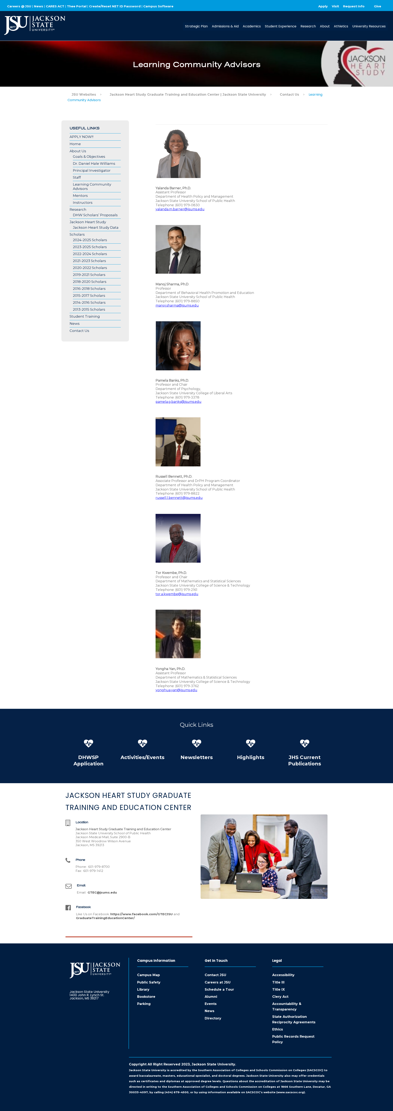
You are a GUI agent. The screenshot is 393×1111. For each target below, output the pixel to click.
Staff (77, 177)
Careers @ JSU (19, 6)
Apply (323, 6)
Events (211, 1004)
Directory (213, 1018)
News (38, 6)
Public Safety (148, 982)
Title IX (278, 989)
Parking (144, 1004)
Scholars (77, 234)
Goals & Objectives (89, 157)
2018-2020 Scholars (89, 282)
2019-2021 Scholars (89, 275)
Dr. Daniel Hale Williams (94, 163)
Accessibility (283, 975)
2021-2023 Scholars (89, 261)
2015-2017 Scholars (89, 295)
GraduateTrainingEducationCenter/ (105, 918)
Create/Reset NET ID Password (115, 6)
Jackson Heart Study (88, 222)
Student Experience (280, 26)
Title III (278, 982)
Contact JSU (215, 975)
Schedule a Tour (219, 989)
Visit (335, 6)
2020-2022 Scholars (90, 268)
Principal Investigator (92, 170)
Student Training (85, 316)
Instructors (83, 202)
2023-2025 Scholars (90, 247)
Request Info (354, 6)
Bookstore (146, 997)
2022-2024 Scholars (90, 254)
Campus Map (148, 975)
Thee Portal (76, 6)
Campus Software (158, 6)
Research (308, 26)
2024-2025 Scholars (90, 240)
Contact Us (79, 331)
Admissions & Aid (225, 26)
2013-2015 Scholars (89, 309)
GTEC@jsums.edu (102, 892)
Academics (252, 26)
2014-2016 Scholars (89, 302)
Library (143, 989)
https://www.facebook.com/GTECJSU (141, 914)
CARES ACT (55, 6)
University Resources (369, 26)
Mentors (80, 196)
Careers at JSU (217, 982)
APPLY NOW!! (81, 137)
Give (377, 6)
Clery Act (280, 997)
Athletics (341, 26)
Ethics (277, 1029)
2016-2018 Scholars (89, 289)
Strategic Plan (196, 26)
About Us (78, 151)
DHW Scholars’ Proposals (95, 215)
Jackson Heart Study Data (96, 227)
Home (75, 144)
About (325, 26)
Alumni (211, 997)
